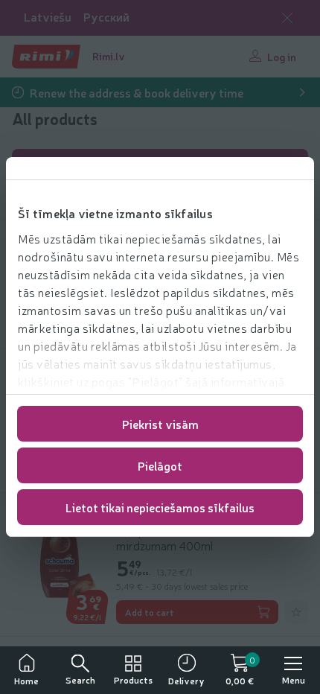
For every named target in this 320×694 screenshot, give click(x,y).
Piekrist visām (160, 424)
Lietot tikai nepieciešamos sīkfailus (160, 507)
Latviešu (47, 17)
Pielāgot (160, 465)
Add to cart (149, 612)
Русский (106, 17)
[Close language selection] (287, 18)
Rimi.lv (108, 56)
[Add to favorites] (296, 612)
